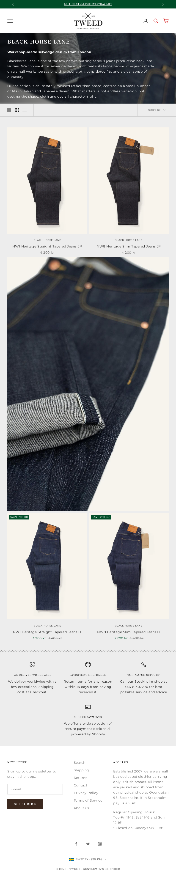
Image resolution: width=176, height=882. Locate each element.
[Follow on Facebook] (76, 844)
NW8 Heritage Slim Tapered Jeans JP (129, 246)
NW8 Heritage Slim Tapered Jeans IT (128, 632)
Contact (81, 785)
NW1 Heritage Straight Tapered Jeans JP (47, 246)
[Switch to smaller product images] (17, 110)
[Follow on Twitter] (88, 844)
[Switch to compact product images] (24, 110)
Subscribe (25, 804)
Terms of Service (88, 800)
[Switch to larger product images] (9, 110)
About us (81, 808)
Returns (80, 778)
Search (79, 763)
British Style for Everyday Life (88, 4)
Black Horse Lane (47, 240)
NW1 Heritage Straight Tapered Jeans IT (47, 632)
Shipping (81, 770)
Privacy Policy (86, 793)
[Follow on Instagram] (100, 844)
